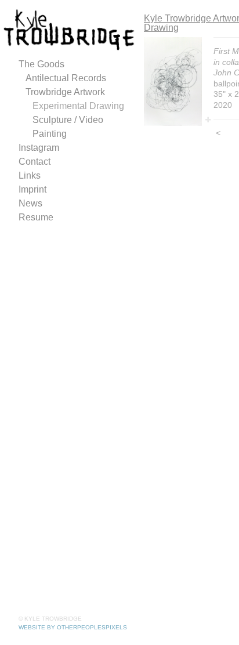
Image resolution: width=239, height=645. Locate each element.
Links (30, 175)
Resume (36, 217)
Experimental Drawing (78, 106)
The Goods (41, 64)
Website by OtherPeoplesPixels (73, 627)
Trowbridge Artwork (65, 92)
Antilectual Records (66, 78)
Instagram (39, 148)
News (30, 203)
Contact (34, 161)
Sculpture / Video (67, 120)
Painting (49, 134)
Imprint (32, 189)
